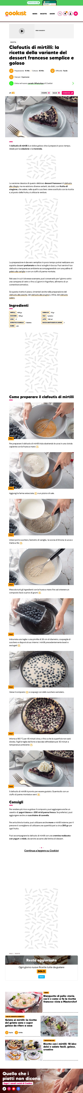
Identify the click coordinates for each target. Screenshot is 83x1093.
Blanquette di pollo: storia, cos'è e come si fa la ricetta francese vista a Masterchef (60, 999)
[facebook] (18, 1089)
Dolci (11, 953)
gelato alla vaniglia (17, 271)
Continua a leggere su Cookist (41, 850)
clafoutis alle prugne (40, 294)
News (34, 14)
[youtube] (13, 1089)
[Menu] (76, 13)
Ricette (43, 14)
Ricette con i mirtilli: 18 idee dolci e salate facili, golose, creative (59, 1046)
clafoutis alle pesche (18, 294)
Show (52, 14)
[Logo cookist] (15, 14)
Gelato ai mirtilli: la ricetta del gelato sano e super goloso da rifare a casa (21, 1023)
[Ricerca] (60, 13)
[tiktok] (4, 1089)
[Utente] (70, 13)
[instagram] (9, 1089)
